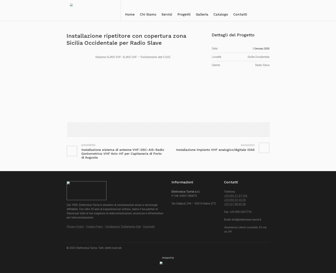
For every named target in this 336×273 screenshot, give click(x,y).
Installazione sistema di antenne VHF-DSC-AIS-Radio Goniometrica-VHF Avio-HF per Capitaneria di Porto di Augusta (122, 153)
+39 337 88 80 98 (235, 204)
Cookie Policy (94, 227)
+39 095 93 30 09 (235, 200)
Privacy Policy (75, 227)
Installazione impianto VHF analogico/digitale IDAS (215, 150)
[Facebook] (266, 248)
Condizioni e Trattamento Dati (123, 227)
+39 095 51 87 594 (235, 196)
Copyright (149, 227)
